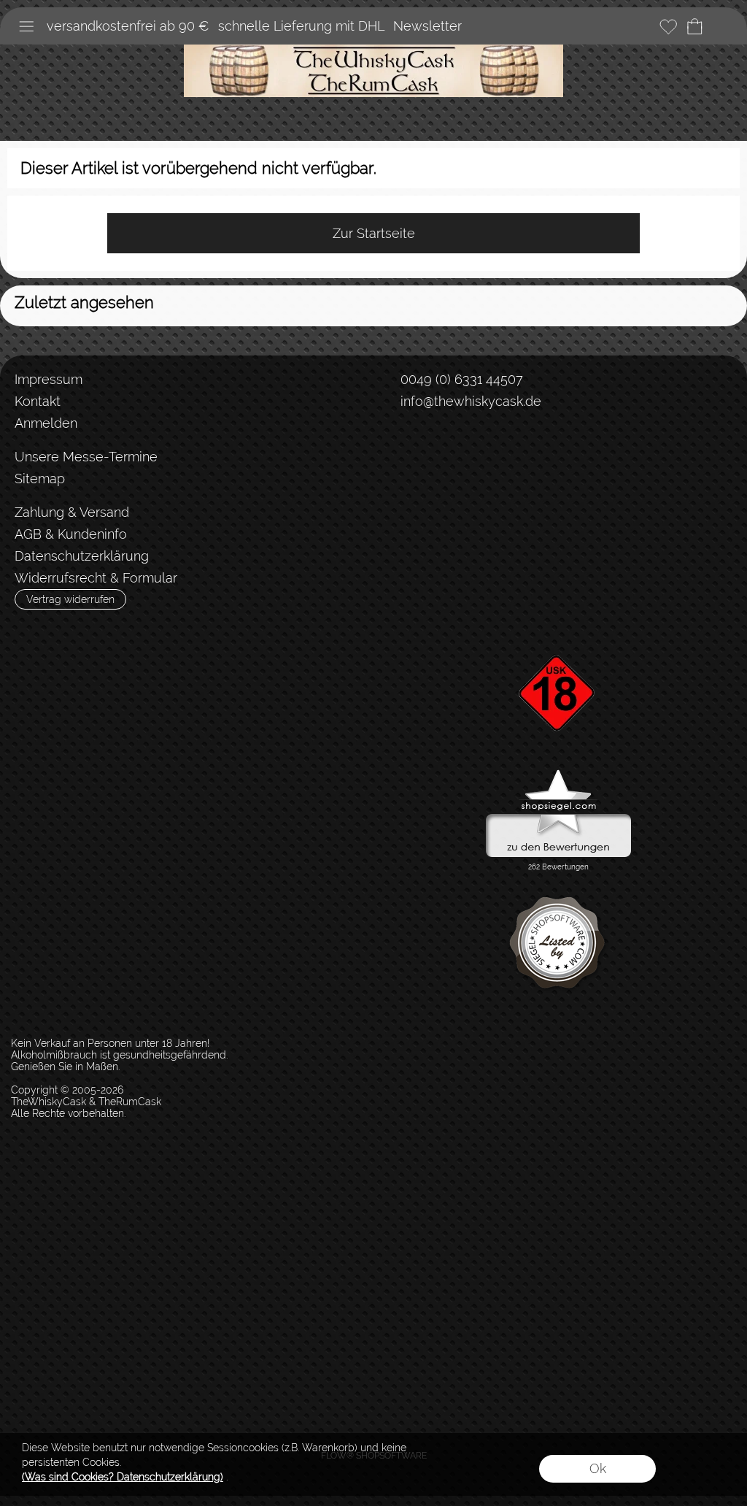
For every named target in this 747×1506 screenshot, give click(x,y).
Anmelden (46, 423)
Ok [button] (597, 1468)
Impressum (48, 379)
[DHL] (404, 513)
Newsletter (427, 26)
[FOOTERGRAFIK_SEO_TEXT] (559, 630)
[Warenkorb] (694, 26)
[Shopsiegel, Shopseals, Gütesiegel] (558, 773)
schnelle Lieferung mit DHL (301, 26)
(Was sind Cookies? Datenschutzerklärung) (122, 1477)
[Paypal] (518, 513)
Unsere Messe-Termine (86, 456)
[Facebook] (395, 455)
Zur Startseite (374, 233)
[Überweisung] (461, 513)
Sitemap (40, 478)
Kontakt (38, 401)
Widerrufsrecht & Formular (96, 577)
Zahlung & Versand (72, 512)
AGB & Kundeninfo (71, 534)
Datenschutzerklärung (82, 556)
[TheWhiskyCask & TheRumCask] (373, 50)
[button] (26, 26)
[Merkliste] (668, 26)
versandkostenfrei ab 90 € (128, 26)
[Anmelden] (641, 26)
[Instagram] (434, 455)
